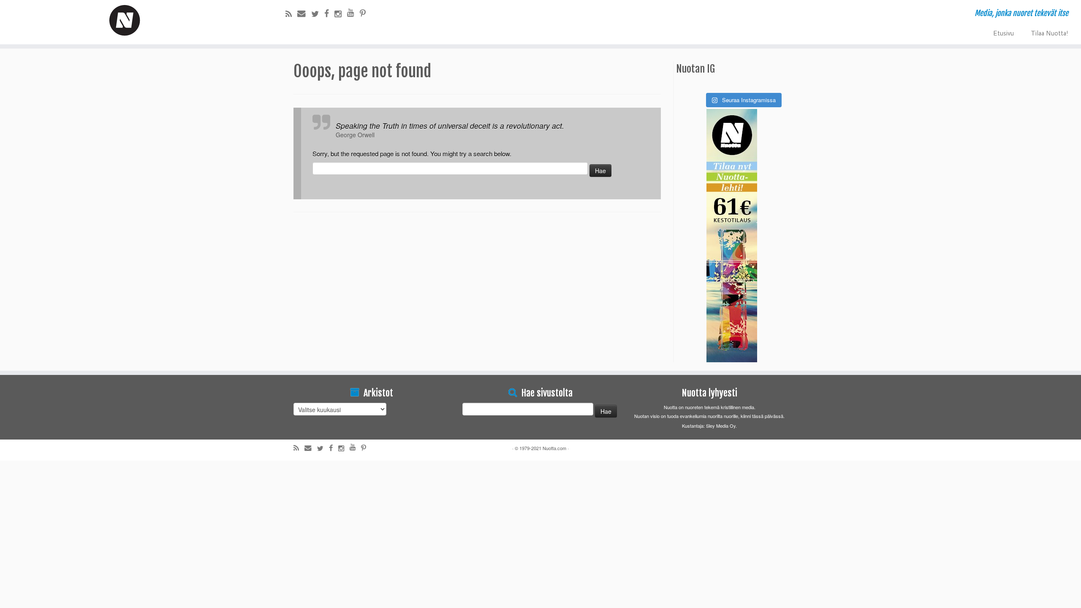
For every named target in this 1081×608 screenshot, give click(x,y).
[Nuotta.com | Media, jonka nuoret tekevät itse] (125, 20)
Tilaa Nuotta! (1049, 32)
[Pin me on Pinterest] (365, 13)
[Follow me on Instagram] (340, 13)
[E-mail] (304, 13)
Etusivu (1003, 32)
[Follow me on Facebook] (329, 13)
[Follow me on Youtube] (353, 12)
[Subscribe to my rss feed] (291, 13)
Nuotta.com (554, 448)
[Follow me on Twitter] (317, 13)
